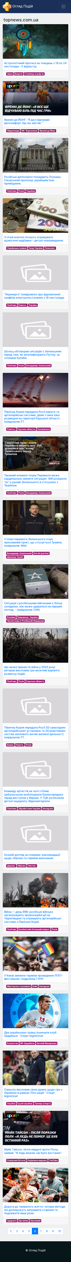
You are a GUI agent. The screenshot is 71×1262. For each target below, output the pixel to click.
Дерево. (11, 865)
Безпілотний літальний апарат (34, 929)
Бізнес (10, 745)
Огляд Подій (22, 6)
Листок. (32, 865)
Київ (35, 986)
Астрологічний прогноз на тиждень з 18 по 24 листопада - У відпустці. (35, 64)
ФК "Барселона (29, 130)
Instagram (48, 808)
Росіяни (11, 617)
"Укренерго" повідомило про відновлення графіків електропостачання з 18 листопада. (34, 296)
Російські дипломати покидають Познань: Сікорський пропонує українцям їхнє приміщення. (32, 180)
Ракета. (22, 305)
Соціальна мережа (37, 1160)
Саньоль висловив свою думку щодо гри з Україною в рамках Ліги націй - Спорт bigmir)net (33, 1093)
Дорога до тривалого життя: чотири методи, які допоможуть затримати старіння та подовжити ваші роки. (35, 1210)
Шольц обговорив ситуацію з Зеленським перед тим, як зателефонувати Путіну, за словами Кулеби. (32, 355)
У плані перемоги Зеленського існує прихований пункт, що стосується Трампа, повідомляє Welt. (33, 542)
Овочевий (35, 1220)
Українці (30, 191)
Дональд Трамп (15, 557)
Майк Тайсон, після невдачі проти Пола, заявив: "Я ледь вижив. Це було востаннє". (33, 1151)
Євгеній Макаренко (47, 1043)
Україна (33, 305)
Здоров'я (12, 1220)
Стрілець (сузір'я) (34, 74)
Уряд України (36, 248)
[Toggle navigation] (63, 6)
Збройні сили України (29, 808)
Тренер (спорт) (43, 1103)
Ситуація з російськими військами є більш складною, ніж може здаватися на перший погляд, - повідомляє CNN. (33, 606)
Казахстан (12, 1043)
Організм (23, 1220)
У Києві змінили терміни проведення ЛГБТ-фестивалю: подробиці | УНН (33, 977)
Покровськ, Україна (27, 617)
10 (59, 1231)
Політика (11, 191)
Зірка (10, 74)
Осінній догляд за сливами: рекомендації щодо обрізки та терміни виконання (32, 856)
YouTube (53, 1160)
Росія (21, 191)
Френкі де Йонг (47, 130)
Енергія (19, 74)
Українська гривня (17, 248)
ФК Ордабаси (27, 1043)
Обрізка (22, 865)
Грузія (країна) (25, 1103)
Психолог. (50, 248)
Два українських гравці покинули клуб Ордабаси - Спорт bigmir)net (30, 1034)
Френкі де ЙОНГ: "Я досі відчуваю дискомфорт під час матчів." (27, 121)
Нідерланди (13, 130)
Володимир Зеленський (38, 365)
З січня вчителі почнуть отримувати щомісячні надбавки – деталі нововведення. (34, 238)
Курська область (26, 429)
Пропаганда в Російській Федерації (25, 621)
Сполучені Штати (16, 1160)
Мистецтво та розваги (19, 986)
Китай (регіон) (41, 553)
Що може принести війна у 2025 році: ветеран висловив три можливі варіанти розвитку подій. (32, 670)
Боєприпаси (43, 429)
